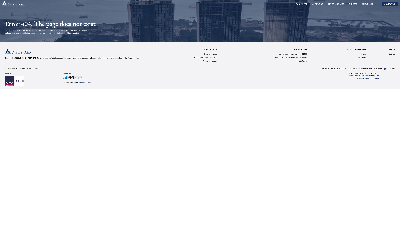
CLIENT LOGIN (368, 4)
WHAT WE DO (317, 4)
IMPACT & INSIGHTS (336, 4)
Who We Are (301, 4)
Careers (353, 4)
